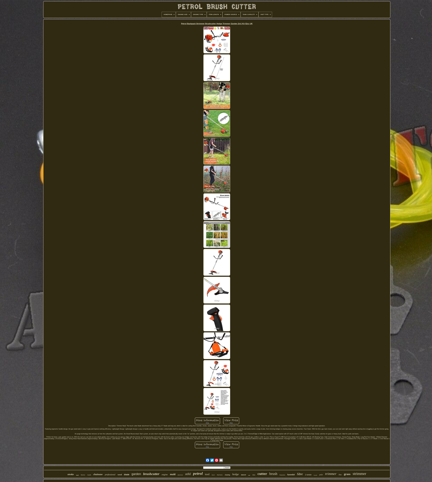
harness (220, 475)
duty (253, 475)
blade (126, 474)
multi (173, 474)
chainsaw (98, 474)
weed (120, 475)
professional (110, 474)
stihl (188, 474)
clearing (227, 475)
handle (89, 475)
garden (136, 474)
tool (207, 474)
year (249, 475)
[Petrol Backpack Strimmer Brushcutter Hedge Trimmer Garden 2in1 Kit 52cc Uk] (216, 40)
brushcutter (151, 474)
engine (165, 474)
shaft (77, 475)
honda (315, 475)
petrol (198, 473)
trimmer (330, 474)
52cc (300, 474)
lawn (213, 475)
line (340, 474)
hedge (235, 474)
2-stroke (308, 475)
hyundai (291, 474)
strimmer (359, 474)
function (180, 475)
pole (321, 475)
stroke (71, 474)
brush (273, 474)
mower (243, 475)
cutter (262, 474)
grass (347, 474)
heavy (83, 475)
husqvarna (282, 475)
